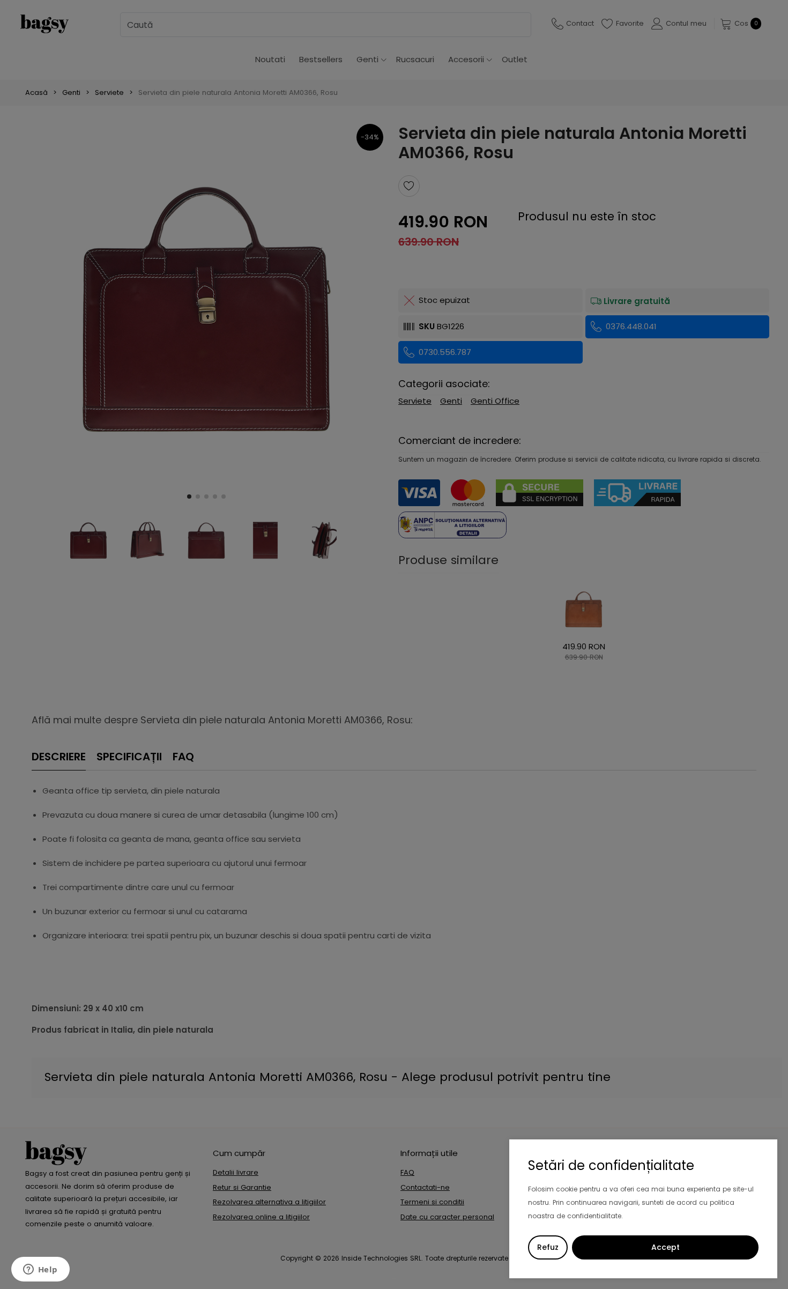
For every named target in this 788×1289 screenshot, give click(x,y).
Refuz (548, 1247)
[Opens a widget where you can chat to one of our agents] (40, 1270)
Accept (665, 1247)
